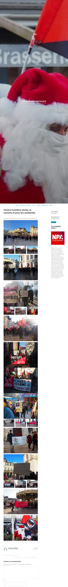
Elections (28, 205)
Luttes (33, 205)
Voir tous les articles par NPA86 (12, 549)
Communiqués (23, 205)
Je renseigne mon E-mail (55, 218)
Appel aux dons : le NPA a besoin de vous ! (11, 555)
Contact (50, 205)
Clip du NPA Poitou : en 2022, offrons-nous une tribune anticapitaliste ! (25, 557)
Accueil (17, 205)
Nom (5, 580)
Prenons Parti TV (44, 205)
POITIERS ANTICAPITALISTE (34, 101)
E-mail (5, 584)
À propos (38, 205)
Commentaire (6, 565)
